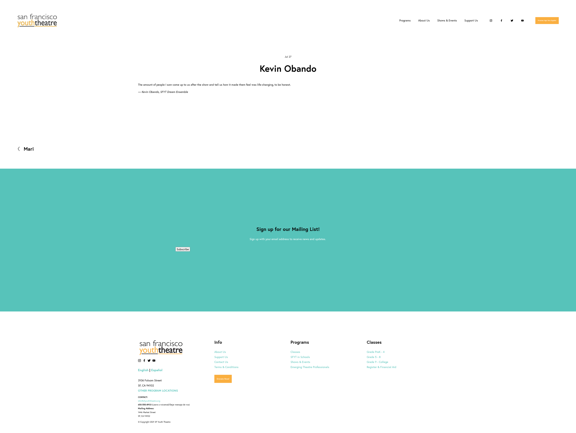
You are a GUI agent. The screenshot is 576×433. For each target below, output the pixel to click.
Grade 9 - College (377, 362)
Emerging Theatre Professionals (310, 367)
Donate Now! (223, 378)
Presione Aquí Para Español (547, 20)
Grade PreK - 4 (376, 352)
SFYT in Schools (300, 357)
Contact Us (221, 362)
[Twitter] (511, 20)
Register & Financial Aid (381, 367)
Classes (295, 352)
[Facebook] (501, 20)
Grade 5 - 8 (374, 357)
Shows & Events (300, 362)
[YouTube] (522, 20)
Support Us (221, 357)
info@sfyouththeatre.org (149, 401)
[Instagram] (490, 20)
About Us (220, 352)
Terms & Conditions (226, 367)
